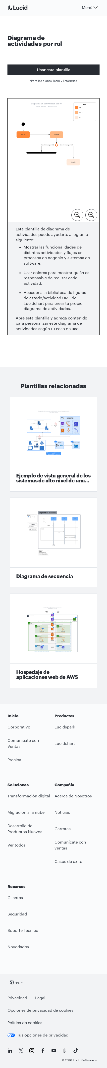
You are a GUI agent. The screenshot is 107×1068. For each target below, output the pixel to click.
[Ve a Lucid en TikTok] (75, 1050)
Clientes (15, 897)
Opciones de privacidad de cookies (40, 1010)
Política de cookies (24, 1022)
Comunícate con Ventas (23, 743)
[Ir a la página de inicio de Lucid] (23, 7)
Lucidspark (64, 726)
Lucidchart (64, 743)
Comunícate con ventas (70, 845)
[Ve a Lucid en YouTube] (53, 1050)
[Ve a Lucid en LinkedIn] (9, 1050)
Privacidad (17, 997)
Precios (14, 759)
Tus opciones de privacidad (42, 1035)
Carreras (62, 828)
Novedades (18, 946)
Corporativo (18, 726)
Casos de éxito (68, 861)
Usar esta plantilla (53, 69)
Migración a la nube (26, 812)
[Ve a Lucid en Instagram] (31, 1050)
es (17, 982)
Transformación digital (28, 795)
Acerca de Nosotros (73, 795)
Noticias (62, 812)
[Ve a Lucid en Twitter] (20, 1050)
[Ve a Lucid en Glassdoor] (64, 1050)
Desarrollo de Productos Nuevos (24, 828)
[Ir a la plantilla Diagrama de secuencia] (53, 542)
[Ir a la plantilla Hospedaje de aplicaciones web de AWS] (53, 641)
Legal (40, 997)
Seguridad (17, 913)
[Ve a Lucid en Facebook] (42, 1050)
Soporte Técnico (22, 930)
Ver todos (16, 845)
